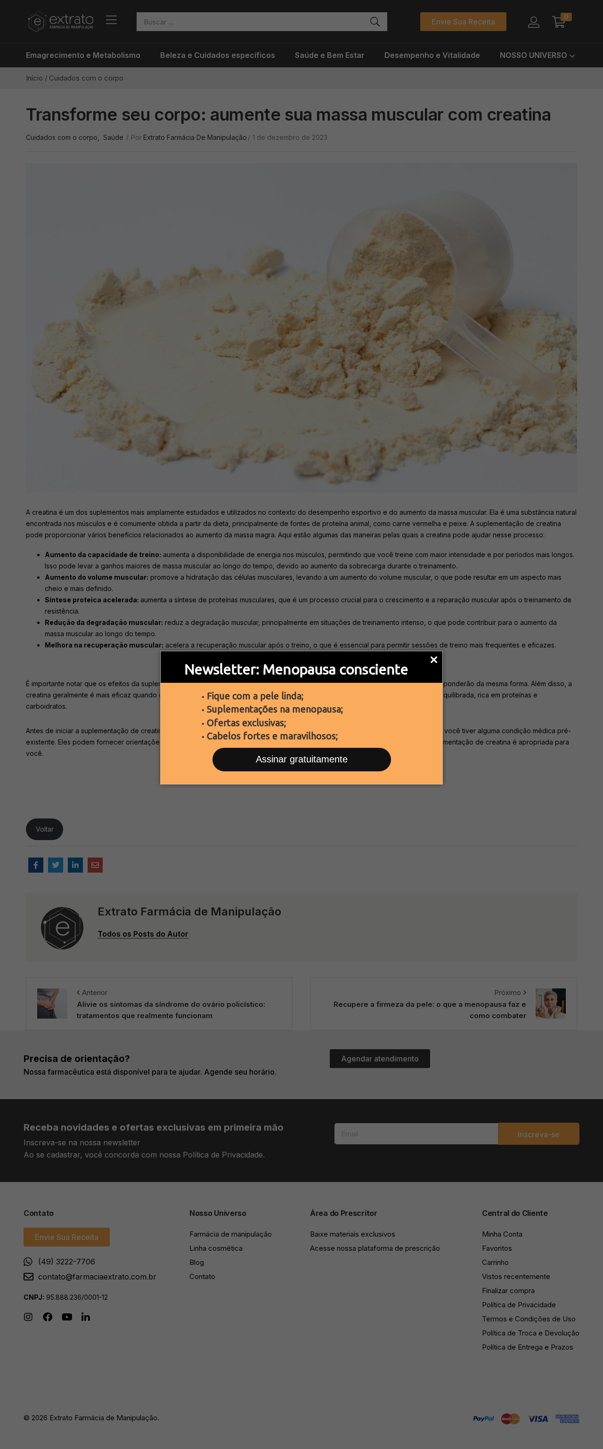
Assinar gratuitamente (302, 759)
